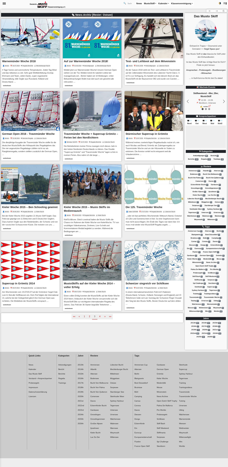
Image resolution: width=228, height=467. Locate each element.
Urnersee (218, 212)
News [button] (139, 3)
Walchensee (193, 216)
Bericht (214, 156)
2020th (205, 330)
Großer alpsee (199, 192)
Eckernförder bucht (199, 185)
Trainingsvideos (211, 294)
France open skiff (210, 252)
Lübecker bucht (194, 199)
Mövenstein (197, 262)
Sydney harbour (214, 209)
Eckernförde (216, 245)
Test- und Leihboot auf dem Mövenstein (150, 61)
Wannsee (219, 216)
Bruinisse (195, 238)
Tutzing (194, 301)
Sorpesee (196, 205)
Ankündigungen (200, 156)
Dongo (204, 245)
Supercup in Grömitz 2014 (18, 283)
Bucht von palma (195, 178)
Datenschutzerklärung (38, 392)
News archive (212, 262)
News (31, 365)
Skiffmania (199, 280)
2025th (200, 337)
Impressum (33, 387)
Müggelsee (206, 202)
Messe (220, 259)
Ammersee (194, 171)
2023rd (206, 333)
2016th (194, 326)
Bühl (205, 238)
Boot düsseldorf (212, 235)
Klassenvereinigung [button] (181, 3)
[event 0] (203, 109)
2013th (194, 323)
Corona (206, 241)
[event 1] (206, 109)
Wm (208, 311)
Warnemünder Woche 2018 (19, 61)
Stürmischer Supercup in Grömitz (147, 133)
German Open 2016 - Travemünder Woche (28, 133)
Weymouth (199, 219)
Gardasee (215, 185)
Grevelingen (196, 188)
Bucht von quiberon (214, 178)
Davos (212, 181)
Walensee (207, 216)
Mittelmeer (193, 202)
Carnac (195, 241)
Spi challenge (199, 283)
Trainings (218, 159)
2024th (216, 333)
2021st (216, 330)
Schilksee (213, 273)
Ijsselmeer (213, 192)
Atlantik (207, 171)
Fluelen (196, 252)
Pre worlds (215, 269)
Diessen (193, 245)
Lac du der (213, 195)
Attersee (218, 171)
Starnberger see (212, 205)
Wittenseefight (195, 311)
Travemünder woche (212, 297)
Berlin (220, 231)
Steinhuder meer (197, 209)
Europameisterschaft (215, 248)
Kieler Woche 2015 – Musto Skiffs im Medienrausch (87, 209)
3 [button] (94, 316)
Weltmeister (204, 308)
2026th (210, 337)
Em (189, 248)
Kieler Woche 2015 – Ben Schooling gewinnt (30, 207)
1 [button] (84, 316)
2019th (195, 330)
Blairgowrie (197, 235)
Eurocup (199, 248)
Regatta (205, 159)
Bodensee (195, 174)
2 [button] (89, 316)
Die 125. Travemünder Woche (144, 207)
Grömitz (220, 255)
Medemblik (208, 259)
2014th (205, 323)
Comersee (200, 181)
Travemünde (195, 297)
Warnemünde (213, 304)
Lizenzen (32, 396)
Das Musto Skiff (35, 374)
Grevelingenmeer (212, 188)
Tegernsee (193, 212)
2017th (205, 326)
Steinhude (199, 287)
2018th (216, 326)
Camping (216, 238)
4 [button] (99, 316)
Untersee (205, 212)
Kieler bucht (199, 195)
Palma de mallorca (199, 269)
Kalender (32, 369)
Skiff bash (197, 276)
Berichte (193, 159)
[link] (30, 53)
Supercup (211, 287)
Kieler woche (193, 259)
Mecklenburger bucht (214, 199)
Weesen (192, 308)
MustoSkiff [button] (149, 3)
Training (197, 294)
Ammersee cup (195, 231)
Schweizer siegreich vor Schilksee (147, 283)
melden (205, 106)
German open (206, 255)
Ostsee (219, 202)
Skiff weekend (212, 276)
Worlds (218, 311)
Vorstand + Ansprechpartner (40, 378)
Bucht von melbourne (212, 174)
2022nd (194, 333)
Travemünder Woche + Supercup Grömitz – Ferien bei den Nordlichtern (91, 135)
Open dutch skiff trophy (205, 266)
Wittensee (212, 219)
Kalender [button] (162, 3)
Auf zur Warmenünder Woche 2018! (86, 61)
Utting (217, 301)
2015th (216, 323)
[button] (225, 3)
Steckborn (213, 283)
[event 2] (209, 109)
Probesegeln (199, 273)
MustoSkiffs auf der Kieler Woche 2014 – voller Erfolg (89, 285)
